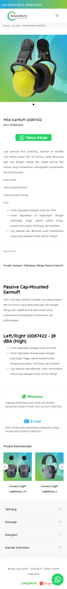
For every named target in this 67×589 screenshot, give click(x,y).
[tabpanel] (33, 68)
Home (6, 25)
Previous (5, 466)
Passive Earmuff (54, 265)
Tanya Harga (36, 137)
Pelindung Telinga (34, 265)
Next (62, 466)
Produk (16, 25)
